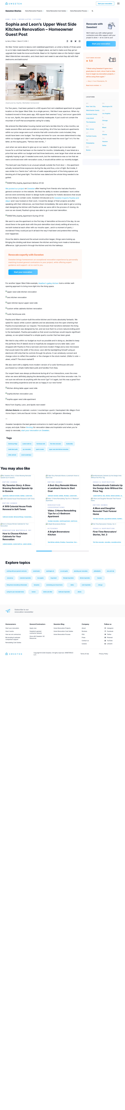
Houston (105, 141)
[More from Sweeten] (118, 3)
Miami (104, 127)
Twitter (109, 634)
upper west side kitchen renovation (58, 449)
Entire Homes (55, 482)
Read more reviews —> (93, 85)
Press (83, 637)
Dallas (104, 145)
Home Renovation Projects (34, 11)
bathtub (22, 495)
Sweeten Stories (13, 11)
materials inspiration (25, 578)
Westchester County (92, 110)
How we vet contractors (13, 634)
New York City (91, 106)
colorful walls (74, 521)
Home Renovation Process (79, 11)
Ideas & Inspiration (104, 482)
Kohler (33, 413)
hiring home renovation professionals (17, 585)
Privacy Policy (103, 654)
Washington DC (107, 106)
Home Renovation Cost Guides (56, 11)
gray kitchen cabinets (110, 518)
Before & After (25, 19)
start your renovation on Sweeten (35, 430)
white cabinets (12, 455)
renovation (107, 542)
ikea (104, 495)
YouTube (109, 640)
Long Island (90, 118)
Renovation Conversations (56, 506)
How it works (9, 631)
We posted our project (14, 188)
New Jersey (90, 129)
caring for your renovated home (15, 592)
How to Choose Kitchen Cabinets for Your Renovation (15, 536)
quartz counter (40, 449)
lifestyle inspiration (68, 578)
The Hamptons (91, 122)
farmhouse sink (41, 443)
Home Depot (10, 413)
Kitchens (37, 19)
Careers (84, 643)
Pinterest (110, 637)
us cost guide (64, 571)
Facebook (110, 631)
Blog (14, 19)
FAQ (83, 634)
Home (7, 19)
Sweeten (31, 188)
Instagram (110, 628)
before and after (47, 592)
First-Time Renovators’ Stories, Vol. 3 (105, 533)
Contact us (85, 640)
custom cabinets (27, 544)
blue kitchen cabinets (54, 542)
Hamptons (36, 585)
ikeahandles (69, 443)
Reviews (84, 631)
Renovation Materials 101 (17, 530)
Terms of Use (84, 654)
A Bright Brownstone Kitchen (59, 533)
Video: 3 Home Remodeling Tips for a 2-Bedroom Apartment (62, 513)
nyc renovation (27, 449)
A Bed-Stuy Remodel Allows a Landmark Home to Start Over (62, 488)
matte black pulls (13, 449)
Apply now (33, 628)
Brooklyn (66, 495)
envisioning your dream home (54, 585)
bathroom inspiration (64, 592)
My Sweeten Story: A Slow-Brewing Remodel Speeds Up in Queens (18, 488)
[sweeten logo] (13, 653)
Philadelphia (90, 143)
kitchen (108, 495)
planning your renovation (81, 571)
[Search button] (92, 11)
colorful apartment (65, 521)
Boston (88, 150)
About (84, 628)
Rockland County (91, 114)
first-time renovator (55, 443)
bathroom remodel (14, 495)
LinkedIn (109, 643)
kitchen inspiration (85, 578)
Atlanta (104, 134)
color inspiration (86, 585)
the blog (29, 427)
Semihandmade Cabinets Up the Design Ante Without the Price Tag (108, 488)
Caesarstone (27, 517)
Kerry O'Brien (12, 41)
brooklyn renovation (53, 521)
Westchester (36, 571)
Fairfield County (91, 136)
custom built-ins (26, 443)
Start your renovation (105, 3)
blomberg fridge (12, 443)
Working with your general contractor (17, 571)
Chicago (105, 120)
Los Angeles (106, 113)
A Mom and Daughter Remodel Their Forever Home (105, 511)
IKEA (49, 413)
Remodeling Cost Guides (13, 642)
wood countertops (26, 455)
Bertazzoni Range (18, 517)
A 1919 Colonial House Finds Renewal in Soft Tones (17, 508)
